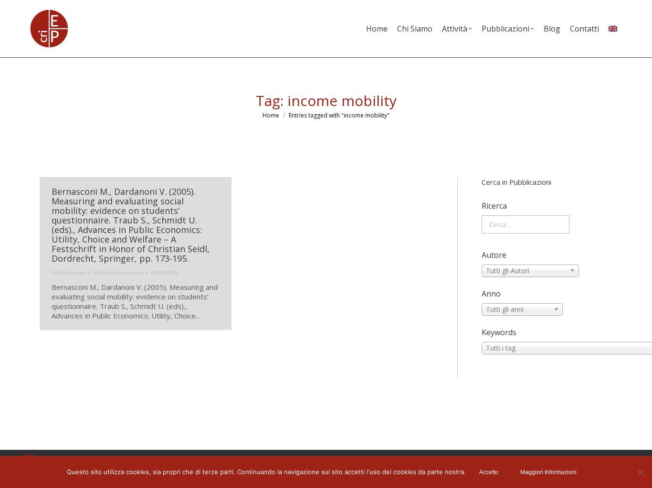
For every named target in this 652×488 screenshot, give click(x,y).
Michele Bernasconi (118, 272)
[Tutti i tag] (547, 348)
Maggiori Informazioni (548, 472)
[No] (640, 472)
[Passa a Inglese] (613, 28)
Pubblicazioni (69, 272)
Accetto (488, 472)
